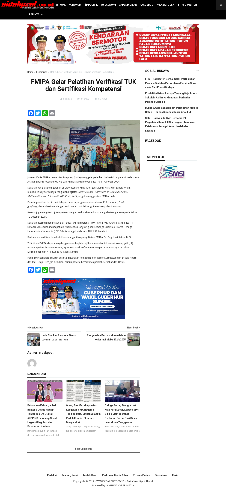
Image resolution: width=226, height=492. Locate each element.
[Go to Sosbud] (197, 71)
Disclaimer (160, 475)
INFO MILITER (188, 4)
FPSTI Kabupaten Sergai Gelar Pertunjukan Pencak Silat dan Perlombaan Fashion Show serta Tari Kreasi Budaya (171, 83)
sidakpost (67, 99)
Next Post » (133, 327)
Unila (77, 177)
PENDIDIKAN (129, 4)
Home (30, 72)
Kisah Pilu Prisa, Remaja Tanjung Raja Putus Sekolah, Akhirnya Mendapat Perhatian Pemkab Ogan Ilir (171, 97)
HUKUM (76, 4)
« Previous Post (35, 327)
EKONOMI (110, 4)
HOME (62, 4)
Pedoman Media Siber (115, 475)
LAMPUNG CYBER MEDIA (120, 485)
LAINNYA (34, 14)
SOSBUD (148, 4)
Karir (175, 475)
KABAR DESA (166, 4)
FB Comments (84, 448)
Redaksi (52, 475)
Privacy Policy (141, 475)
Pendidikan (41, 72)
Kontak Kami (89, 475)
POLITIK (93, 4)
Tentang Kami (69, 475)
